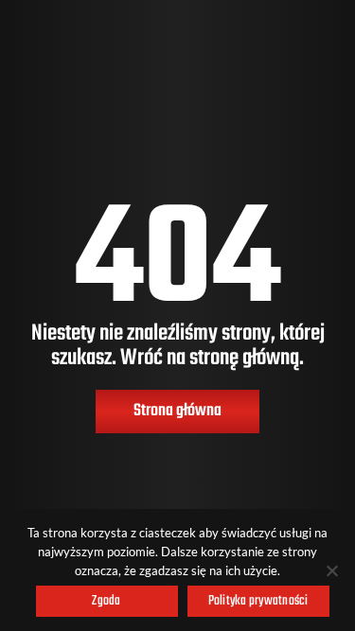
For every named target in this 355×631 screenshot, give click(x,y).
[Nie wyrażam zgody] (331, 570)
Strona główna (177, 411)
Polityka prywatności (258, 601)
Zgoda (106, 601)
